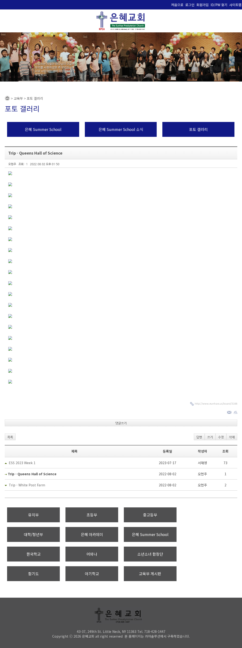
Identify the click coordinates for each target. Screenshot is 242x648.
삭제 (232, 437)
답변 (199, 437)
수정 (221, 437)
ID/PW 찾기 (219, 4)
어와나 (91, 554)
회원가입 (202, 4)
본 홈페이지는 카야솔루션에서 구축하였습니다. (157, 636)
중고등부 (150, 515)
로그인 (189, 4)
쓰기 (210, 437)
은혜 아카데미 (92, 534)
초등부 (91, 515)
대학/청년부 (33, 534)
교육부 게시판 (150, 573)
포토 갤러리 (198, 129)
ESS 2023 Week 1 (22, 462)
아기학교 (92, 573)
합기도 (33, 573)
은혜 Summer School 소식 (121, 129)
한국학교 (33, 554)
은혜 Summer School (43, 129)
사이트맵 (235, 4)
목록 (10, 437)
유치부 (33, 515)
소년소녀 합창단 (150, 554)
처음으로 (177, 4)
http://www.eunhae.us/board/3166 (216, 403)
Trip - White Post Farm (27, 485)
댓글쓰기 (121, 423)
